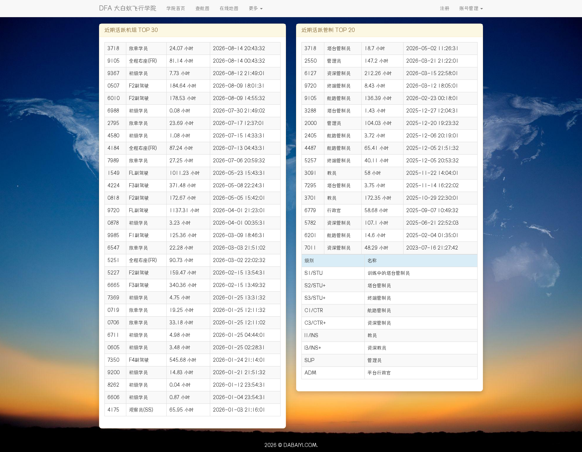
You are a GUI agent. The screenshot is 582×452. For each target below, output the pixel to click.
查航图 (202, 8)
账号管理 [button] (469, 8)
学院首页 (175, 8)
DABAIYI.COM (300, 445)
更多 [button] (254, 8)
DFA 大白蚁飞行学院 (127, 8)
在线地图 (229, 8)
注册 (444, 8)
